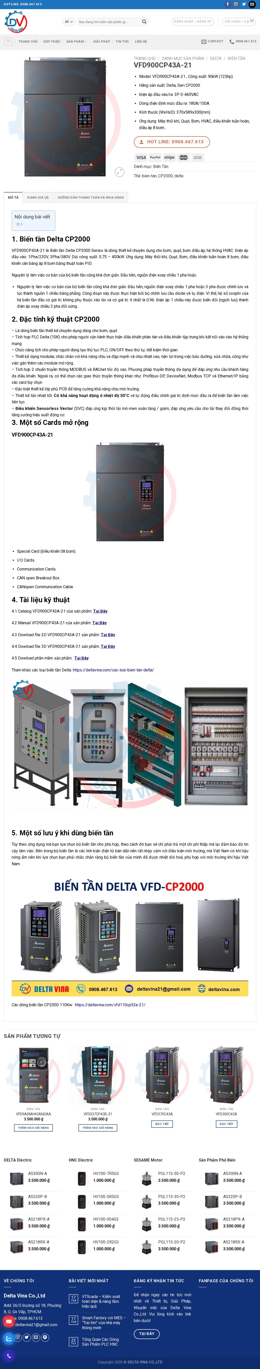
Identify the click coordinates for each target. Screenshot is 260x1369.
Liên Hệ (141, 41)
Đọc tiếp (162, 1124)
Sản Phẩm (75, 41)
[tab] (13, 197)
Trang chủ (144, 58)
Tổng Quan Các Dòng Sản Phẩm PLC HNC (100, 1342)
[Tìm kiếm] (144, 22)
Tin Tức (122, 41)
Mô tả (13, 197)
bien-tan (149, 176)
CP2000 (165, 176)
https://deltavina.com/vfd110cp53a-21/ (110, 1004)
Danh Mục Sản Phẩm (183, 58)
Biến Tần (236, 58)
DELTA (215, 58)
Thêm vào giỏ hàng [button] (33, 1128)
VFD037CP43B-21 (98, 1114)
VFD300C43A (226, 1114)
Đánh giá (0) (38, 197)
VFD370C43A (162, 1114)
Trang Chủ (28, 41)
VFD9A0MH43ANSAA (33, 1114)
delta (178, 176)
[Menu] (8, 42)
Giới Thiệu (52, 41)
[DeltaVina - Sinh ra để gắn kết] (29, 21)
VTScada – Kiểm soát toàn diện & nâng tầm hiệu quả (101, 1301)
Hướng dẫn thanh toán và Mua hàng (91, 197)
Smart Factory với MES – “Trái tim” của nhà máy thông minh (104, 1322)
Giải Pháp (101, 41)
